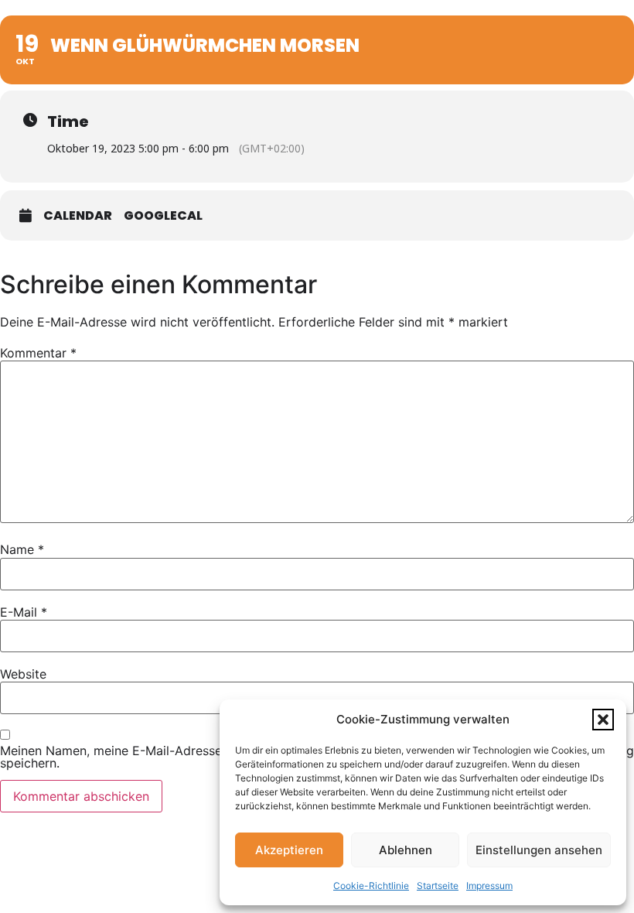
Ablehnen (405, 850)
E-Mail (23, 612)
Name (22, 549)
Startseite (437, 885)
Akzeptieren (289, 850)
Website (23, 674)
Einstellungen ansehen (539, 850)
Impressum (489, 885)
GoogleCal (163, 216)
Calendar (77, 216)
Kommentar (38, 353)
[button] (603, 719)
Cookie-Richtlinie (371, 885)
